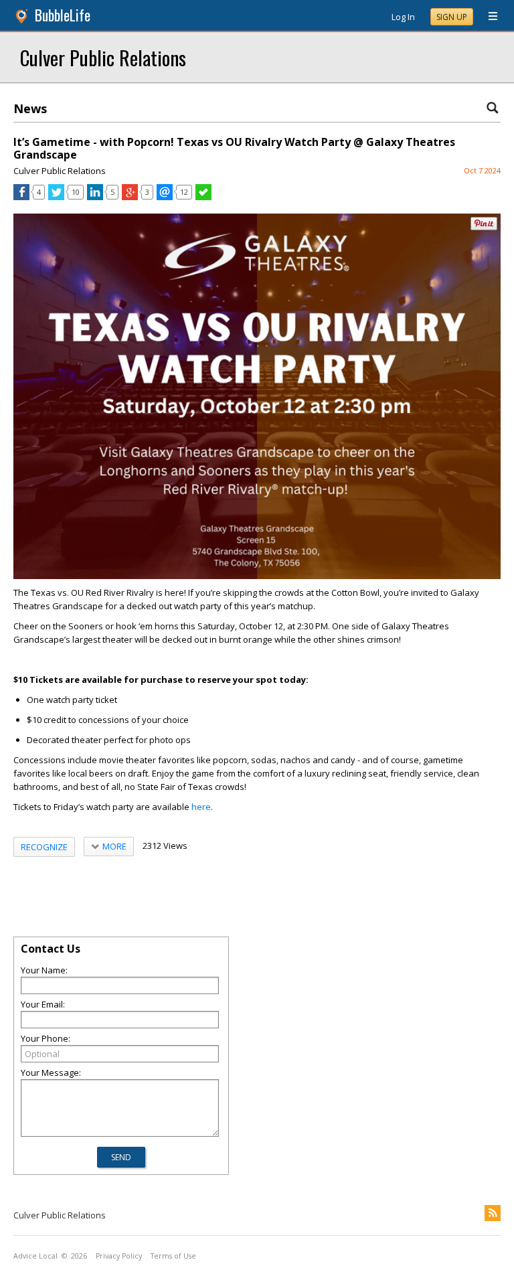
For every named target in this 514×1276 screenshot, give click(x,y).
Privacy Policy (119, 1256)
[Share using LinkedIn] (95, 197)
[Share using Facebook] (21, 197)
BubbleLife (62, 15)
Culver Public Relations (103, 57)
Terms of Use (173, 1256)
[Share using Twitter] (56, 197)
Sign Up (451, 17)
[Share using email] (165, 197)
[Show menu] (488, 17)
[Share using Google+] (130, 197)
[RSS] (493, 1213)
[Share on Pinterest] (483, 227)
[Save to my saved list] (203, 197)
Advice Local (35, 1256)
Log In (403, 17)
